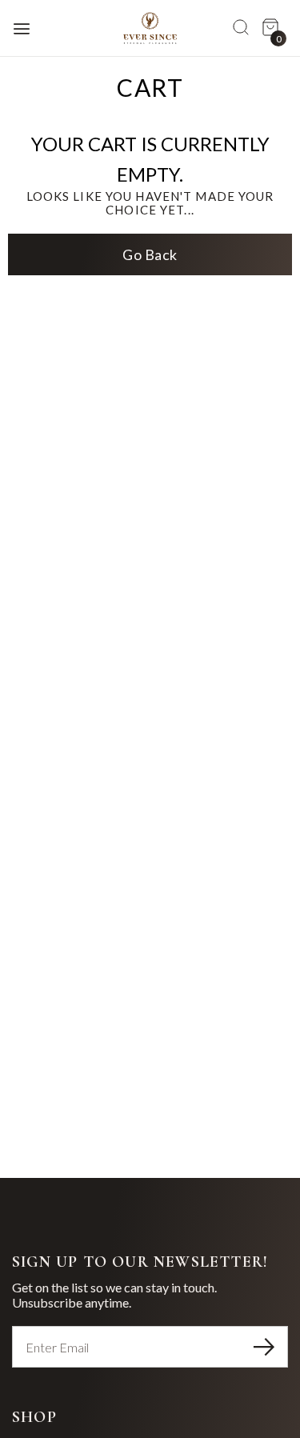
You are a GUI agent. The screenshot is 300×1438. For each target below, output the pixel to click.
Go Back (150, 254)
